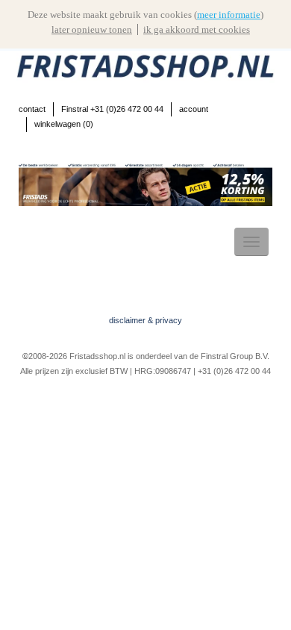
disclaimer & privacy (145, 320)
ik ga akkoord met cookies (196, 29)
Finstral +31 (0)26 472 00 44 (112, 109)
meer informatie (228, 14)
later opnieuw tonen (91, 29)
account (193, 109)
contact (32, 109)
